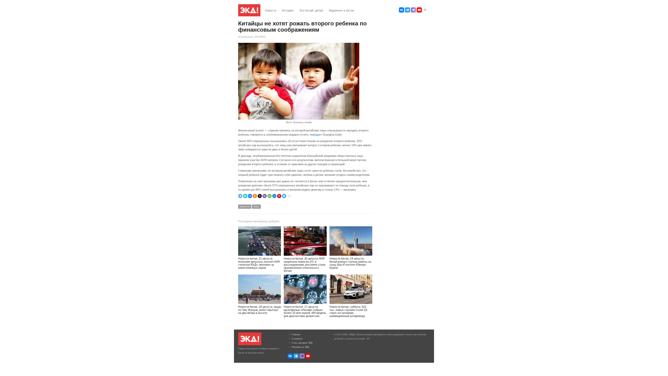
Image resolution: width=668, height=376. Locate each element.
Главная (296, 334)
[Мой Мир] (274, 196)
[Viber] (265, 196)
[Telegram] (240, 196)
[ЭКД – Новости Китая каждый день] (249, 10)
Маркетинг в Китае (341, 10)
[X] (260, 196)
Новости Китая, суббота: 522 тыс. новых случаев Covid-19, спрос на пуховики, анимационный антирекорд (348, 311)
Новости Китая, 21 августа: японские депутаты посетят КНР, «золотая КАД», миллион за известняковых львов (259, 263)
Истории (288, 10)
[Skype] (284, 196)
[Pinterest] (279, 196)
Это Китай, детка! (311, 10)
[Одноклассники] (255, 196)
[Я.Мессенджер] (245, 196)
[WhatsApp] (269, 196)
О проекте (297, 338)
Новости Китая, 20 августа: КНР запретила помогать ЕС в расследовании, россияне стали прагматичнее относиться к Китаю (304, 264)
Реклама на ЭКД (300, 347)
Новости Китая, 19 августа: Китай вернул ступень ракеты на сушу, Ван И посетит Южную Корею (350, 263)
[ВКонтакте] (250, 196)
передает (316, 134)
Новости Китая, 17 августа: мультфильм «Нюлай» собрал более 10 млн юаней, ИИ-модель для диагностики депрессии (305, 311)
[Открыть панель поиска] (424, 9)
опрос (256, 206)
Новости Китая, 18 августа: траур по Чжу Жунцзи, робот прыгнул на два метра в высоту (259, 309)
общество (245, 206)
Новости (270, 10)
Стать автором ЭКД (302, 343)
